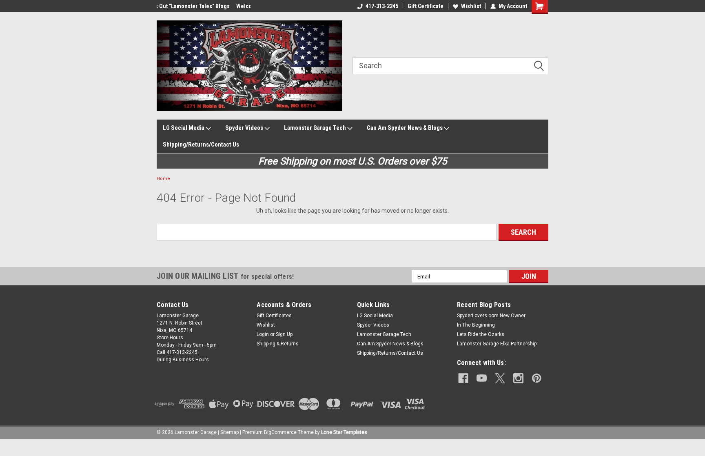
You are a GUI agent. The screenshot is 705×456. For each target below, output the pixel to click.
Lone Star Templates (344, 432)
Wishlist (471, 6)
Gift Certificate (425, 6)
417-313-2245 (382, 6)
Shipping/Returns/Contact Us (201, 144)
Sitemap (229, 432)
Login (263, 334)
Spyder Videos (244, 127)
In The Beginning (476, 325)
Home (163, 178)
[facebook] (463, 378)
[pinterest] (537, 378)
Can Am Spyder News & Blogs (405, 127)
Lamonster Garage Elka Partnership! (497, 344)
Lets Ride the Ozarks (480, 334)
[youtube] (482, 378)
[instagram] (518, 378)
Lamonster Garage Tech (315, 127)
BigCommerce (280, 432)
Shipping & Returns (278, 344)
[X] (500, 378)
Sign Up (284, 334)
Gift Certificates (274, 315)
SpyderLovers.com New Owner (491, 315)
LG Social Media (184, 127)
